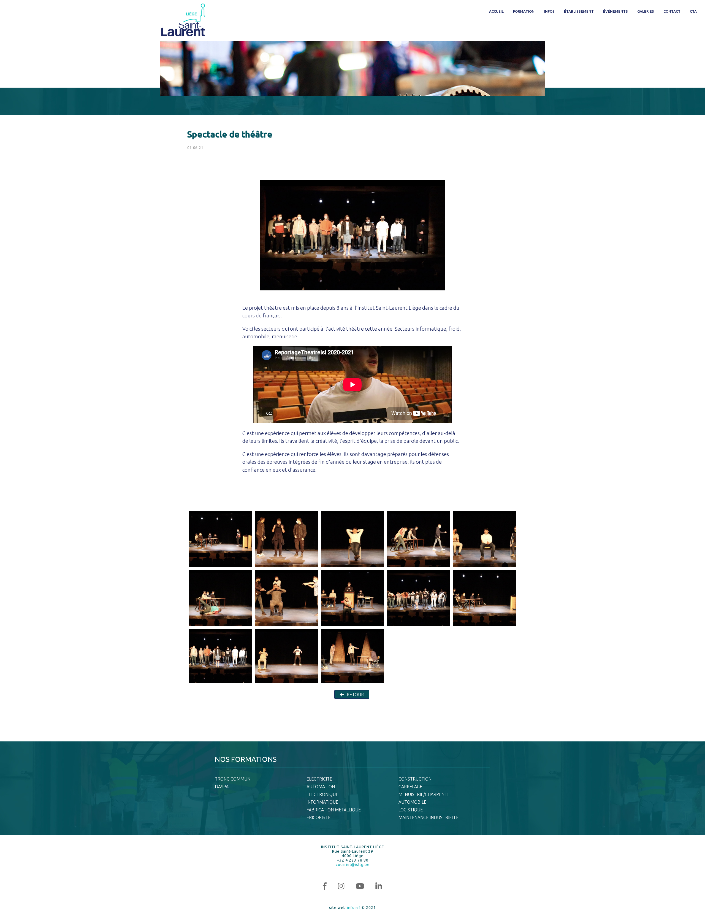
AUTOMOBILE (412, 802)
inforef (353, 907)
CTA (693, 11)
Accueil (496, 11)
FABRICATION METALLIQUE (334, 809)
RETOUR (355, 694)
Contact (671, 11)
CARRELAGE (410, 786)
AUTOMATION (321, 786)
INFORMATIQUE (322, 802)
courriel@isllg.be (353, 864)
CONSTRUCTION (415, 778)
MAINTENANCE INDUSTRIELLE (428, 817)
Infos (549, 11)
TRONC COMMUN (232, 778)
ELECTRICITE (319, 778)
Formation (524, 11)
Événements (615, 11)
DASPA (222, 786)
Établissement (579, 11)
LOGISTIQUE (410, 809)
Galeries (645, 11)
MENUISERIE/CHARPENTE (424, 794)
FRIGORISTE (318, 817)
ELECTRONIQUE (322, 794)
